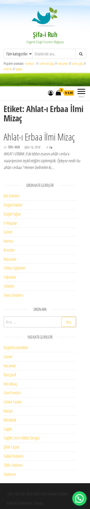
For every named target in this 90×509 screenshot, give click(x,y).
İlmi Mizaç (10, 384)
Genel (8, 232)
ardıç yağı (77, 63)
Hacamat (10, 365)
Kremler (9, 250)
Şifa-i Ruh (45, 34)
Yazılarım (10, 474)
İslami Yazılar (13, 402)
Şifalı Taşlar (11, 447)
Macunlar (10, 259)
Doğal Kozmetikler (16, 347)
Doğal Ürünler (13, 205)
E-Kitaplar (10, 223)
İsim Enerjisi (12, 392)
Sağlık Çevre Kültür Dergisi (22, 438)
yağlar (19, 69)
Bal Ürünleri (12, 196)
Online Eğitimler (15, 268)
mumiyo (30, 63)
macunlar (63, 63)
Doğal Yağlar (12, 214)
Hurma (8, 241)
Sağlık (8, 429)
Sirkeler (9, 286)
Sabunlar (10, 277)
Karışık (8, 411)
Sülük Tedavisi (14, 456)
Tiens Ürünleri (13, 295)
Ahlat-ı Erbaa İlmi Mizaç (39, 136)
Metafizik (10, 420)
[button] (79, 498)
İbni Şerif (10, 375)
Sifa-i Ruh (14, 147)
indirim (8, 69)
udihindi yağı (46, 63)
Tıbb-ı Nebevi (13, 465)
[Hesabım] (50, 92)
